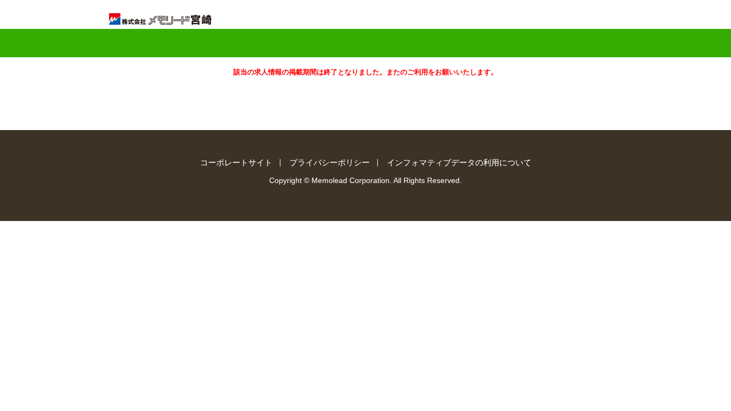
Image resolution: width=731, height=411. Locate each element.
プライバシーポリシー (330, 162)
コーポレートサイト (236, 162)
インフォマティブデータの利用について (459, 162)
